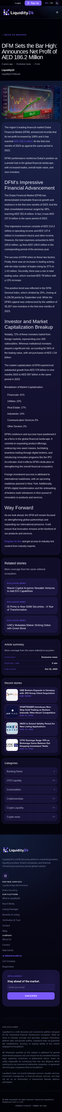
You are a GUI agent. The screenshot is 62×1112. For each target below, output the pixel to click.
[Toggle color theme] (57, 3)
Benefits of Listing (11, 914)
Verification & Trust (11, 920)
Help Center (8, 950)
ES (52, 3)
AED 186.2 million (23, 141)
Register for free (13, 541)
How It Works (8, 904)
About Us (6, 939)
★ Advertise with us (12, 956)
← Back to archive (14, 35)
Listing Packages (10, 909)
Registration (8, 966)
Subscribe (31, 996)
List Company (8, 961)
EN (46, 3)
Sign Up (35, 3)
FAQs (4, 931)
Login (18, 3)
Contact (6, 925)
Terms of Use (39, 1106)
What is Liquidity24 (11, 898)
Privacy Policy (23, 1106)
